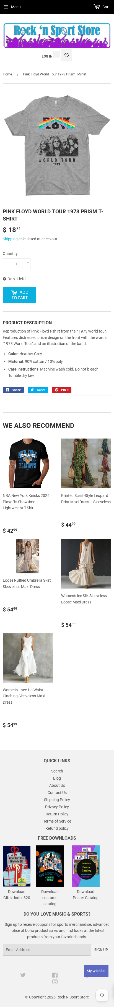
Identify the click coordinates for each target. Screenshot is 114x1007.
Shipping (10, 239)
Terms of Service (57, 821)
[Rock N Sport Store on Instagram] (55, 982)
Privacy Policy (57, 807)
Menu (16, 7)
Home (7, 74)
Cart (106, 7)
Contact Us (57, 792)
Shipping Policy (57, 800)
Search (57, 771)
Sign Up (101, 950)
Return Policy (57, 814)
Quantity (10, 253)
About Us (57, 785)
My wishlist (96, 971)
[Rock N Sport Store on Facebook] (55, 976)
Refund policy (57, 828)
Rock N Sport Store (72, 997)
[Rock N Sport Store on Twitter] (23, 976)
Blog (57, 778)
